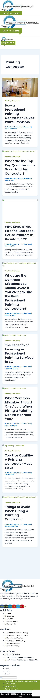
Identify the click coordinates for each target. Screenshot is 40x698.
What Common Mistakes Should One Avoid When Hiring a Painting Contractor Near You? (19, 408)
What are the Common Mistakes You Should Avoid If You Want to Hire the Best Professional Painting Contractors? (18, 292)
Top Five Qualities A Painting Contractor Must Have (19, 461)
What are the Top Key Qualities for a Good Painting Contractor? (20, 167)
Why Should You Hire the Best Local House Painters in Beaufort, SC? (20, 233)
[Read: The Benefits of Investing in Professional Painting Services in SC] (14, 335)
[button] (20, 34)
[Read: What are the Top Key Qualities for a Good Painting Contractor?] (18, 151)
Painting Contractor (12, 101)
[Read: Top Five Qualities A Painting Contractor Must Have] (13, 446)
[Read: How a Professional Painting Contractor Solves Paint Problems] (19, 87)
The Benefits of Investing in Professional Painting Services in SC (19, 353)
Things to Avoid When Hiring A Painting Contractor (17, 513)
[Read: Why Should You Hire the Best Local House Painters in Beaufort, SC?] (19, 208)
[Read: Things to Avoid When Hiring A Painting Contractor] (18, 497)
